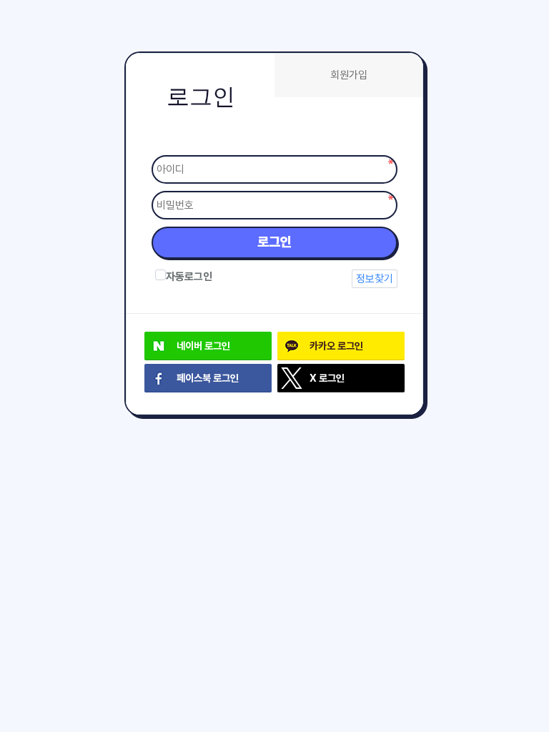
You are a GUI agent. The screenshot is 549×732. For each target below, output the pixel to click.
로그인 (274, 242)
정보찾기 (374, 278)
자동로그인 (189, 276)
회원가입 (348, 75)
